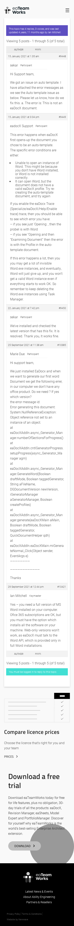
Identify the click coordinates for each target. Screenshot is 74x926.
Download (22, 846)
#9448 (62, 56)
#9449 (62, 117)
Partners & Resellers (39, 902)
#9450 (62, 308)
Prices (9, 756)
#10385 (61, 345)
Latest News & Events (39, 891)
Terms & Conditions (32, 913)
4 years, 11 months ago (31, 32)
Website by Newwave (17, 919)
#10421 (61, 586)
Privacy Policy (13, 913)
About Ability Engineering (39, 897)
